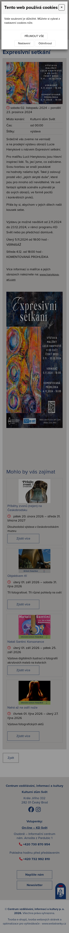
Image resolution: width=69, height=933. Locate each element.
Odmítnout (45, 43)
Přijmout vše (34, 36)
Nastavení (24, 43)
